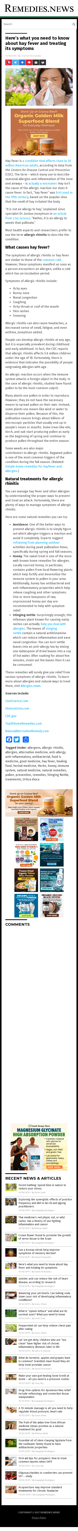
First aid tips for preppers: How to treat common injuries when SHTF (42, 1460)
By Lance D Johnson (41, 1351)
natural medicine (29, 770)
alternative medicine (33, 752)
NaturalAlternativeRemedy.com (27, 731)
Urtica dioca (31, 779)
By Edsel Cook (38, 1192)
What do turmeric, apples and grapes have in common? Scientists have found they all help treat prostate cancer (44, 1361)
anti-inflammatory (18, 757)
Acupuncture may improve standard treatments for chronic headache (40, 1489)
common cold (51, 260)
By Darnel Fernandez (41, 1257)
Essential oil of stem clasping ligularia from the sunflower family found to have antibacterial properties (45, 1444)
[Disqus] (39, 977)
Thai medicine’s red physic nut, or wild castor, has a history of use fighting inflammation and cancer (42, 1221)
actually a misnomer (42, 183)
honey (52, 766)
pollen (9, 775)
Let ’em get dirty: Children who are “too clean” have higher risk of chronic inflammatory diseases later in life (42, 1343)
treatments (13, 779)
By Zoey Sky (37, 1383)
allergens (34, 747)
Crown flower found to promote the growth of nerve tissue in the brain (45, 1237)
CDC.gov (10, 716)
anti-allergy (57, 752)
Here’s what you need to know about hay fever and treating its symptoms (43, 1266)
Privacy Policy (39, 1517)
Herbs (42, 766)
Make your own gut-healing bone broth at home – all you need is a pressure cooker (44, 1377)
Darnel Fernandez (31, 55)
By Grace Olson (39, 1304)
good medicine (30, 761)
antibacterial (41, 757)
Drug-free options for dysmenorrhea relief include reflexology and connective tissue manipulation (45, 1394)
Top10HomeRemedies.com (23, 723)
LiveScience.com (16, 701)
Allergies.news (31, 686)
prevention (23, 775)
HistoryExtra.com (17, 708)
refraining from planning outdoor (36, 542)
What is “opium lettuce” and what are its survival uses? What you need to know (43, 1313)
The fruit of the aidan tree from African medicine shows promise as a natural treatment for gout (42, 1426)
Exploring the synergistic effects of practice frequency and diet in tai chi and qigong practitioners (45, 1203)
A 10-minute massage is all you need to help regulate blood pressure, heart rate (46, 1410)
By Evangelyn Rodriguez (43, 1210)
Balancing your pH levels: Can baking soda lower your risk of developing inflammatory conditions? (45, 1297)
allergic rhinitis (52, 747)
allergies (11, 752)
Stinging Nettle (57, 775)
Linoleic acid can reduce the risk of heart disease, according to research (43, 1280)
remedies (39, 775)
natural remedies (54, 770)
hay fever (48, 761)
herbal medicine (24, 766)
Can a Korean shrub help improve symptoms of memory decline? (39, 1251)
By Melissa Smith (40, 1228)
